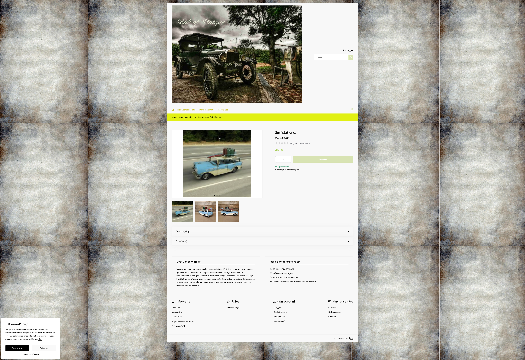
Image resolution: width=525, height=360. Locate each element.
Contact (332, 307)
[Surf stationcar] (217, 197)
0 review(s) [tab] (181, 241)
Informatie (223, 110)
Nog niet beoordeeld (300, 143)
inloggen (349, 50)
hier (40, 339)
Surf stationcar (213, 117)
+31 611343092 (287, 269)
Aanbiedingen (233, 307)
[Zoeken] (350, 57)
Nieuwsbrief (279, 321)
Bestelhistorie (280, 312)
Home (174, 117)
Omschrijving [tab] (182, 231)
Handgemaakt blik (186, 110)
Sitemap (332, 316)
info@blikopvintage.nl (283, 273)
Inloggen (277, 307)
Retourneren (334, 312)
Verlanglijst (279, 316)
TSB (351, 338)
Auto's (201, 117)
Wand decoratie (207, 110)
